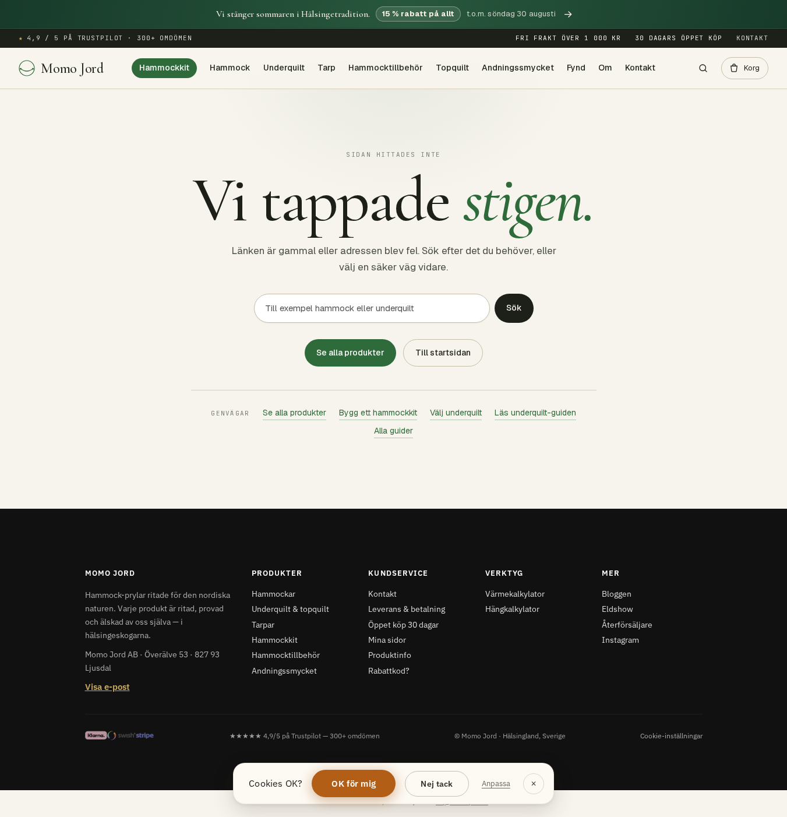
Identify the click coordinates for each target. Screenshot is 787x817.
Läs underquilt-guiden (535, 412)
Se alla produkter (350, 352)
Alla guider (393, 430)
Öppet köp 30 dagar (403, 624)
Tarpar (263, 624)
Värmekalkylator (515, 594)
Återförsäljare (627, 624)
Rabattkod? (389, 670)
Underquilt (284, 67)
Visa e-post (107, 686)
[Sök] (703, 68)
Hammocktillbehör (385, 67)
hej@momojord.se (462, 802)
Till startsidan (443, 352)
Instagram (620, 640)
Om (605, 67)
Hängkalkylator (512, 609)
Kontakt (752, 38)
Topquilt (452, 67)
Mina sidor (387, 640)
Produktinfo (389, 655)
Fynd (576, 67)
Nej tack (437, 784)
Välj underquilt (456, 412)
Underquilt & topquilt (290, 609)
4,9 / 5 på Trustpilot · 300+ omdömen (105, 38)
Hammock (230, 67)
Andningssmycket (518, 67)
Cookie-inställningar (671, 735)
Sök (514, 307)
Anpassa (496, 783)
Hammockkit (164, 67)
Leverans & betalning (406, 609)
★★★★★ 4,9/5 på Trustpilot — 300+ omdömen (305, 735)
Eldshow (617, 609)
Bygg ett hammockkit (378, 412)
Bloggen (616, 594)
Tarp (326, 67)
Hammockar (273, 594)
